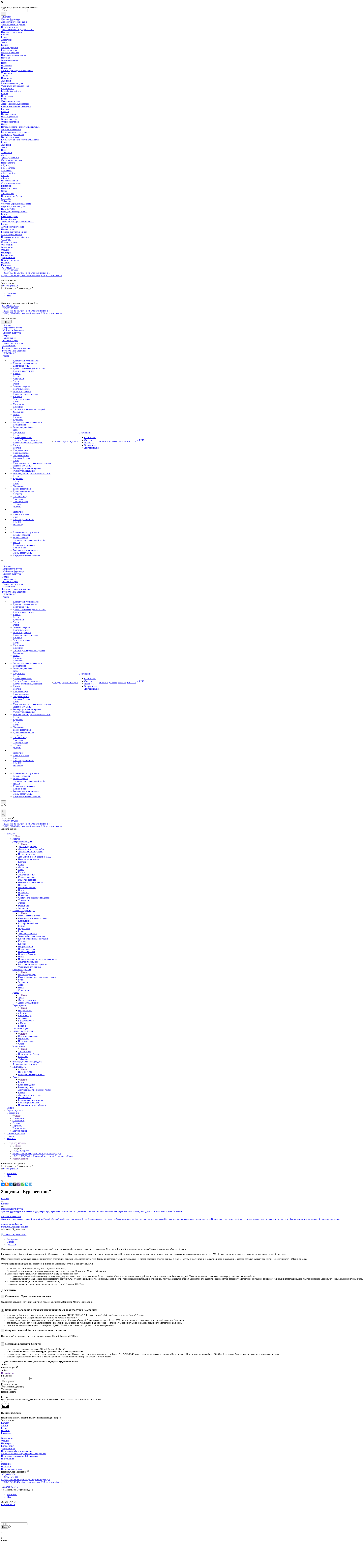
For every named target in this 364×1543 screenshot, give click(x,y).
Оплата (10, 1242)
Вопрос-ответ (7, 1446)
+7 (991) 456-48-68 (25, 273)
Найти (4, 1527)
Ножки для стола (203, 1219)
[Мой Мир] (11, 1184)
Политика (6, 1466)
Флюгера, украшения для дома (123, 1211)
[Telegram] (30, 1184)
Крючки (176, 1219)
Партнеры (6, 1443)
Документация (8, 1448)
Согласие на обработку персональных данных (23, 1453)
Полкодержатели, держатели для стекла (271, 1219)
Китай (26, 1227)
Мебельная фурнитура (29, 915)
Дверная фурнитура (27, 846)
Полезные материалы (11, 1469)
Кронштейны (36, 1219)
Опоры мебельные (237, 1219)
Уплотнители (24, 1051)
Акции (4, 1425)
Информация (7, 1458)
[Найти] (3, 14)
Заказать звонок (20, 1158)
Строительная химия (28, 1036)
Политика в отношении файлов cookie (19, 1456)
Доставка (11, 1244)
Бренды (5, 1428)
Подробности (7, 1373)
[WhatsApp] (22, 1184)
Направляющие (187, 1219)
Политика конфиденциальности (16, 1451)
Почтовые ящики (66, 1211)
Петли (249, 1219)
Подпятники (76, 1219)
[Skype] (26, 1184)
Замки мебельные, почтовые (121, 1219)
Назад (18, 836)
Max (9, 295)
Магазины (6, 1464)
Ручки (85, 1219)
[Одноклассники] (7, 1184)
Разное (21, 1082)
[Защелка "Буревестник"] (13, 1234)
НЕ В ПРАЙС (25, 1072)
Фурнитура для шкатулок (150, 1211)
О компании (18, 1118)
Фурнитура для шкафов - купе (15, 1219)
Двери (21, 997)
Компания (6, 1433)
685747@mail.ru (10, 285)
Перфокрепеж (25, 1010)
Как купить (12, 1239)
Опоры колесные (219, 1219)
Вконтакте (12, 293)
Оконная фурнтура (27, 974)
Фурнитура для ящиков (329, 1219)
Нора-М (19, 1227)
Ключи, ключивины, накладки (149, 1219)
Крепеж (168, 1219)
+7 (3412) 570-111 (10, 268)
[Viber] (18, 1184)
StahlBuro (5, 1227)
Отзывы (5, 1441)
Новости (5, 1430)
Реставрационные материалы (304, 1219)
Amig (12, 1227)
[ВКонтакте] (3, 1184)
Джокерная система (97, 1219)
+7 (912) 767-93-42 (31, 275)
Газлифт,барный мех (53, 1219)
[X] (14, 1184)
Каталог (16, 839)
